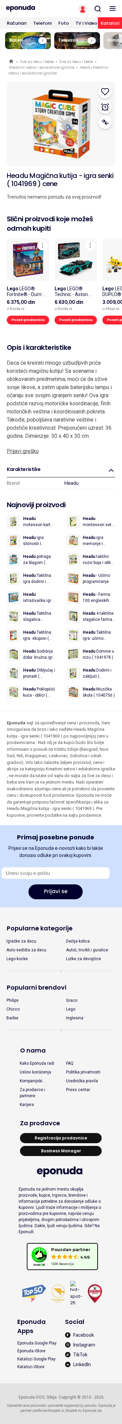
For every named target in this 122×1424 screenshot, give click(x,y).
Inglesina (74, 1018)
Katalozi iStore (30, 1366)
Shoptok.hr (73, 1410)
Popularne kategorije (40, 928)
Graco (71, 1000)
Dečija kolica (78, 941)
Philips (12, 1000)
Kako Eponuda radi (37, 1063)
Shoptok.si (56, 1410)
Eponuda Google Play (37, 1343)
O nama (33, 1050)
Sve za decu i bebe (37, 61)
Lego (70, 1009)
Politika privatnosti (83, 1072)
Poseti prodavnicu (28, 319)
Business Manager (61, 1151)
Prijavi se (55, 891)
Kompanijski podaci (31, 1081)
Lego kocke (17, 958)
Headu (71, 483)
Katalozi (110, 23)
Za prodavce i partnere (32, 1092)
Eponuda (11, 62)
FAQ (70, 1063)
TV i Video (86, 23)
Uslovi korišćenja (35, 1072)
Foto (63, 23)
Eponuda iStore (31, 1351)
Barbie (12, 1018)
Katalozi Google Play (36, 1359)
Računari (16, 23)
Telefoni (42, 23)
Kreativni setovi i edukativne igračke (41, 67)
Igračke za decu (21, 941)
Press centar (78, 1089)
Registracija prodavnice (61, 1138)
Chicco (13, 1009)
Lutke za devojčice (83, 958)
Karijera (27, 1104)
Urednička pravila (82, 1081)
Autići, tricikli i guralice (87, 950)
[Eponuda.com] (30, 8)
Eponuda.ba (92, 1410)
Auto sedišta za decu (26, 950)
